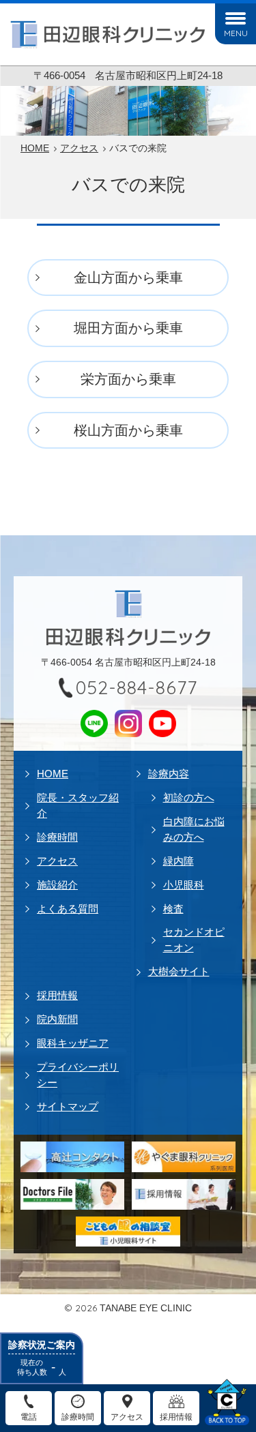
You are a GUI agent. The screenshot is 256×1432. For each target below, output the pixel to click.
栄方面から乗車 (128, 379)
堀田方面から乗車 (128, 327)
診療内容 (168, 773)
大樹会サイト (179, 971)
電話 (28, 1417)
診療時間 (57, 837)
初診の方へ (188, 797)
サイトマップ (67, 1106)
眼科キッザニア (73, 1043)
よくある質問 (67, 908)
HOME (52, 773)
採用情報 (57, 995)
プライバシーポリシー (78, 1074)
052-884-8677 (136, 687)
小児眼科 (183, 885)
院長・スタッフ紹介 (78, 805)
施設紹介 (57, 885)
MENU (236, 33)
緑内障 (178, 861)
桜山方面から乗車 (128, 430)
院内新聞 (57, 1019)
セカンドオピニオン (194, 939)
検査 (173, 908)
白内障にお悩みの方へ (194, 829)
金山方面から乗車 (128, 277)
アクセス (57, 861)
